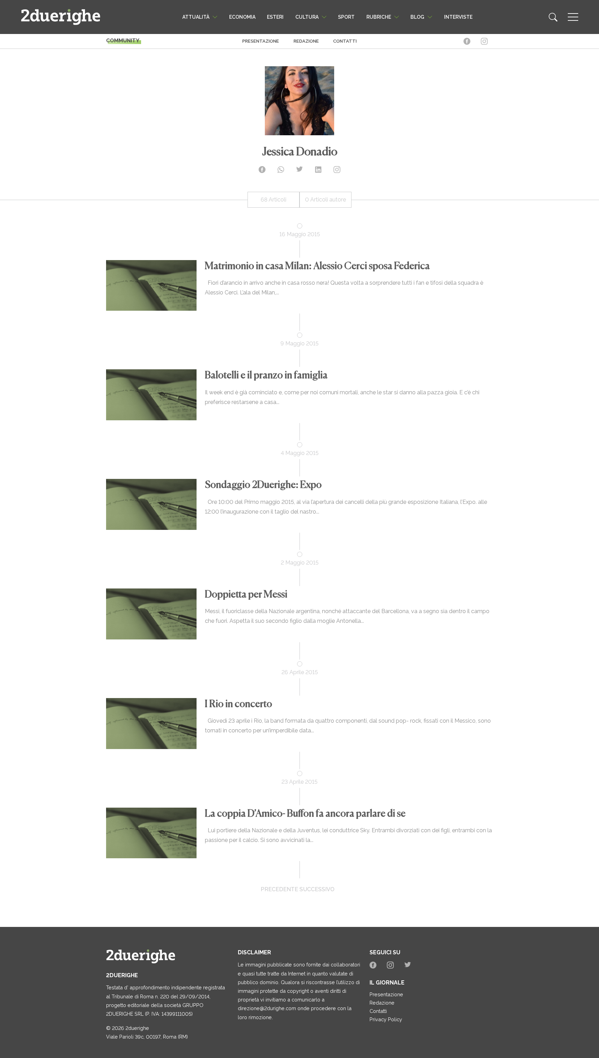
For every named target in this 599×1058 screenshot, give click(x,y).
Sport (346, 17)
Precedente (279, 889)
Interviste (458, 17)
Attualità (195, 17)
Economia (242, 17)
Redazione (306, 41)
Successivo (317, 889)
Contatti (345, 41)
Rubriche (378, 17)
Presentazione (260, 41)
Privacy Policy (386, 1019)
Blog (417, 17)
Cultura (307, 17)
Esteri (275, 17)
